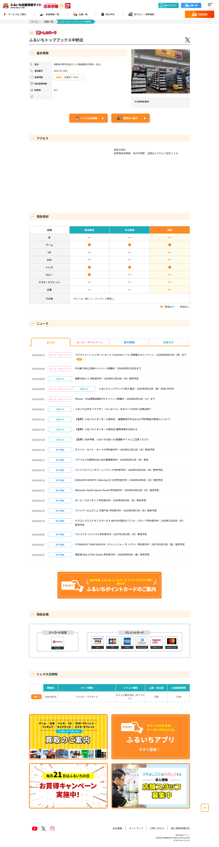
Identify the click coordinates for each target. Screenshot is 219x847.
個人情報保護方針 (180, 828)
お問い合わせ (157, 828)
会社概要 (117, 828)
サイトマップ (136, 828)
